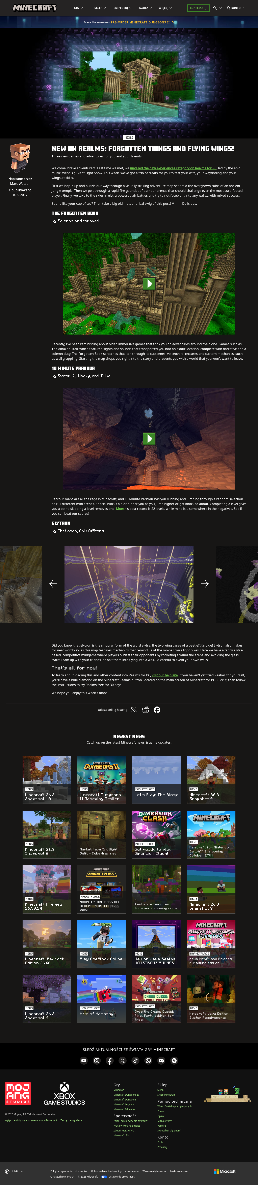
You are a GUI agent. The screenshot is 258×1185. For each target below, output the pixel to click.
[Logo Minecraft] (34, 8)
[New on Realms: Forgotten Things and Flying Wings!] (149, 284)
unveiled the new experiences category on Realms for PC (173, 168)
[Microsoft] (224, 1171)
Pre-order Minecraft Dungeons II (140, 22)
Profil (160, 1142)
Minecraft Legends (123, 1104)
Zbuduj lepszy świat (124, 1130)
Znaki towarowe (179, 1171)
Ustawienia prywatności (121, 1176)
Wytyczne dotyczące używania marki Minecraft (31, 1120)
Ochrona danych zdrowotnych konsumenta (115, 1171)
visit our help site (165, 675)
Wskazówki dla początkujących (174, 1106)
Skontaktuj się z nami (169, 1130)
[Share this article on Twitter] (133, 710)
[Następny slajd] (205, 584)
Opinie (161, 1116)
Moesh (121, 508)
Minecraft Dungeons (124, 1099)
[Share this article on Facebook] (157, 710)
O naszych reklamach (62, 1176)
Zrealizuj (162, 1147)
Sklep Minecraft (166, 1094)
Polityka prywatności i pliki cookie (68, 1171)
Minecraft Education (124, 1109)
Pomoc (161, 1111)
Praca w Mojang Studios (126, 1125)
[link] (84, 1061)
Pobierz (161, 1125)
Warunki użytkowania (154, 1171)
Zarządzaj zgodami (71, 1120)
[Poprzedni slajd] (53, 584)
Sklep (160, 1090)
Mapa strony (164, 1121)
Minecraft (118, 1090)
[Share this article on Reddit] (145, 710)
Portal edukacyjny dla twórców (130, 1121)
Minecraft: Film (121, 1135)
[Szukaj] (218, 8)
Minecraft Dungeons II (126, 1094)
